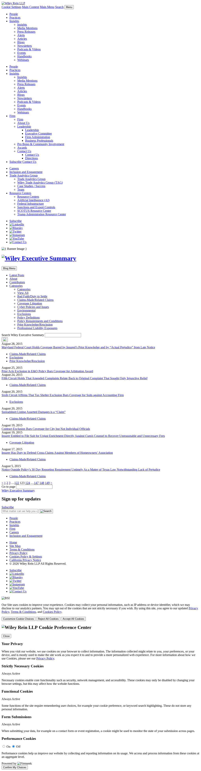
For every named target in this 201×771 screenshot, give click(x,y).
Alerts (21, 35)
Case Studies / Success (31, 186)
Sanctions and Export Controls (36, 207)
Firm (12, 116)
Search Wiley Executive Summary (23, 335)
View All (22, 292)
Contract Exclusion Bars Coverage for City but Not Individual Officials (46, 428)
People (13, 14)
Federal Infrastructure (30, 203)
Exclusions (24, 314)
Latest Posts (16, 275)
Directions (31, 158)
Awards (22, 147)
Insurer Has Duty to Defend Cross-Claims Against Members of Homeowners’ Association (57, 452)
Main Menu (47, 7)
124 (27, 483)
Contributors (17, 282)
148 (41, 483)
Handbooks (24, 56)
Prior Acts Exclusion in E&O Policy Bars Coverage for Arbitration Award (47, 371)
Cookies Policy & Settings (25, 556)
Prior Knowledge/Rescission (35, 324)
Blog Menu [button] (9, 268)
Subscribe (15, 161)
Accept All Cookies (73, 618)
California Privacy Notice (25, 560)
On (8, 746)
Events (21, 52)
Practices (14, 17)
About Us (23, 123)
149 (47, 483)
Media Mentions (27, 28)
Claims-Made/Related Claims (35, 300)
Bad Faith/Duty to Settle (32, 296)
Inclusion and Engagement (25, 172)
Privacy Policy (18, 553)
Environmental (26, 310)
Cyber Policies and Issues (33, 307)
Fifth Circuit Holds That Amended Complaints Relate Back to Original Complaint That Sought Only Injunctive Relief (74, 378)
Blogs (21, 42)
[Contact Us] (17, 242)
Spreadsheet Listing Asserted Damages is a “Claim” (34, 412)
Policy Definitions (28, 317)
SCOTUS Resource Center (34, 210)
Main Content (30, 7)
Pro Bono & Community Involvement (40, 144)
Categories (16, 285)
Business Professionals (39, 140)
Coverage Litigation (29, 303)
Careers (14, 168)
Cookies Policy (52, 611)
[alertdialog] (100, 697)
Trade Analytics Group (23, 175)
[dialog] (100, 612)
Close (6, 636)
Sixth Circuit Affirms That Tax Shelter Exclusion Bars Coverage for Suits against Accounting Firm (63, 395)
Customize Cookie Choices (18, 618)
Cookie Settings (11, 7)
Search (59, 7)
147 (36, 483)
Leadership (24, 126)
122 (16, 483)
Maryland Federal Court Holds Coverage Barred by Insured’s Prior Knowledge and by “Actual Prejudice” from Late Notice (78, 347)
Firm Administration (37, 137)
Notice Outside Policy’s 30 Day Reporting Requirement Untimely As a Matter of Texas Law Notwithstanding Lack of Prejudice (81, 469)
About (13, 278)
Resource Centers (20, 193)
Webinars (23, 60)
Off (18, 746)
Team (20, 189)
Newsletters (24, 45)
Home (13, 542)
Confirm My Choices (14, 767)
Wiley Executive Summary (18, 490)
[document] (100, 697)
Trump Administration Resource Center (41, 214)
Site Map (15, 546)
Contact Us (24, 151)
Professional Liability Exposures (37, 328)
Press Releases (26, 31)
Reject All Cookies (48, 618)
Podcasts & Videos (29, 49)
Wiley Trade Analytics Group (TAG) (40, 182)
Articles (22, 38)
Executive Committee (38, 133)
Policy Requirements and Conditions (40, 321)
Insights (14, 21)
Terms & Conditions (22, 549)
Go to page (9, 486)
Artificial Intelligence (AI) (33, 200)
